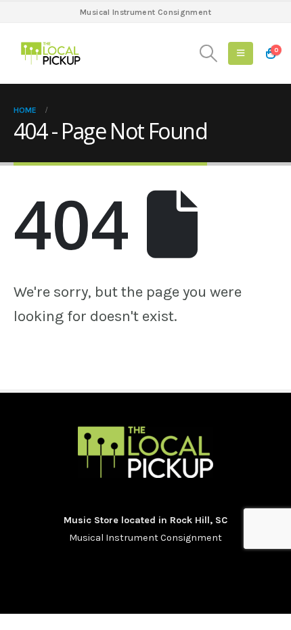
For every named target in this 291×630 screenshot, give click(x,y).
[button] (208, 53)
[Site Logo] (51, 53)
